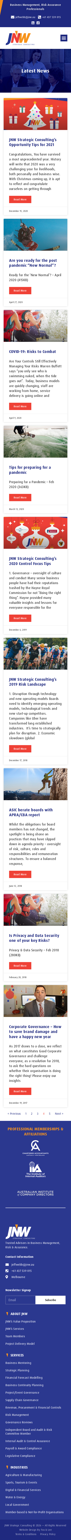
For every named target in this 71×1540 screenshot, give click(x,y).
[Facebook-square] (38, 22)
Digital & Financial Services (23, 1490)
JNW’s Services (14, 1329)
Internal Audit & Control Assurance (27, 1441)
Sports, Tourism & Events (21, 1482)
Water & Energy (15, 1497)
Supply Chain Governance (22, 1400)
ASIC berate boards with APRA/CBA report (31, 812)
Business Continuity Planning (24, 1385)
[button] (63, 38)
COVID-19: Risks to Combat (32, 351)
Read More (20, 199)
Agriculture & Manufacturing (23, 1475)
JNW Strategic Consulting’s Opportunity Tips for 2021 (32, 142)
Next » (59, 1113)
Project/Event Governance (22, 1392)
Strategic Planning (17, 1370)
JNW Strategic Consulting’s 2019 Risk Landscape (32, 682)
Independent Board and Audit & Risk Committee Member (28, 1431)
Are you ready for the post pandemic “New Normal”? (33, 263)
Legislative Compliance (20, 1456)
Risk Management (17, 1415)
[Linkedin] (33, 22)
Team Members (15, 1336)
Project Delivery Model (20, 1343)
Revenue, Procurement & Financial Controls (33, 1407)
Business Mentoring (18, 1363)
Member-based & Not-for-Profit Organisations (34, 1512)
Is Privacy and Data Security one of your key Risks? (34, 938)
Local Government (17, 1504)
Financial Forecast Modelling (23, 1377)
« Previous (14, 1113)
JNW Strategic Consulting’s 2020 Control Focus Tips (32, 561)
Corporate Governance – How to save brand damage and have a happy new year (35, 1031)
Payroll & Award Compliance (23, 1448)
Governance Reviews (19, 1422)
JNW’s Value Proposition (20, 1321)
